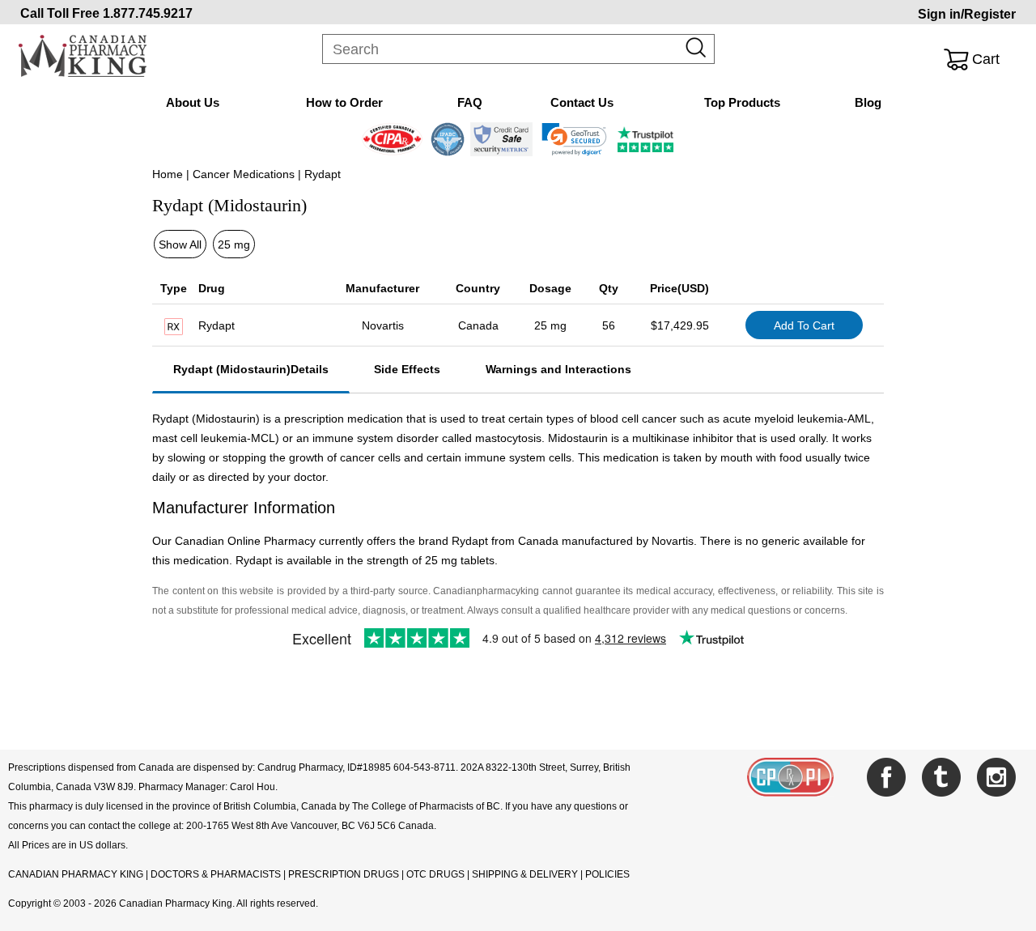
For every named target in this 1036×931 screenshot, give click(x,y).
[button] (574, 139)
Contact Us (582, 102)
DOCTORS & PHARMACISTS (216, 874)
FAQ (469, 102)
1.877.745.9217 (148, 13)
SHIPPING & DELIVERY (526, 874)
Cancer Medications (243, 174)
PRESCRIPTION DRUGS (343, 874)
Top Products (742, 102)
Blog (868, 102)
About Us (192, 102)
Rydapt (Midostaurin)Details (251, 369)
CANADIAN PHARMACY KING (75, 874)
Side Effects (407, 369)
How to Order (344, 102)
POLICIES (607, 874)
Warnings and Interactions (558, 369)
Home (167, 174)
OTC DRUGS (435, 874)
